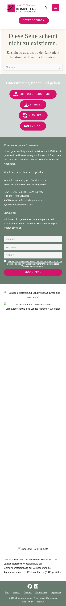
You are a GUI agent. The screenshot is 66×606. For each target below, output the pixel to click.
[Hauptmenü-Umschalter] (55, 7)
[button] (46, 8)
